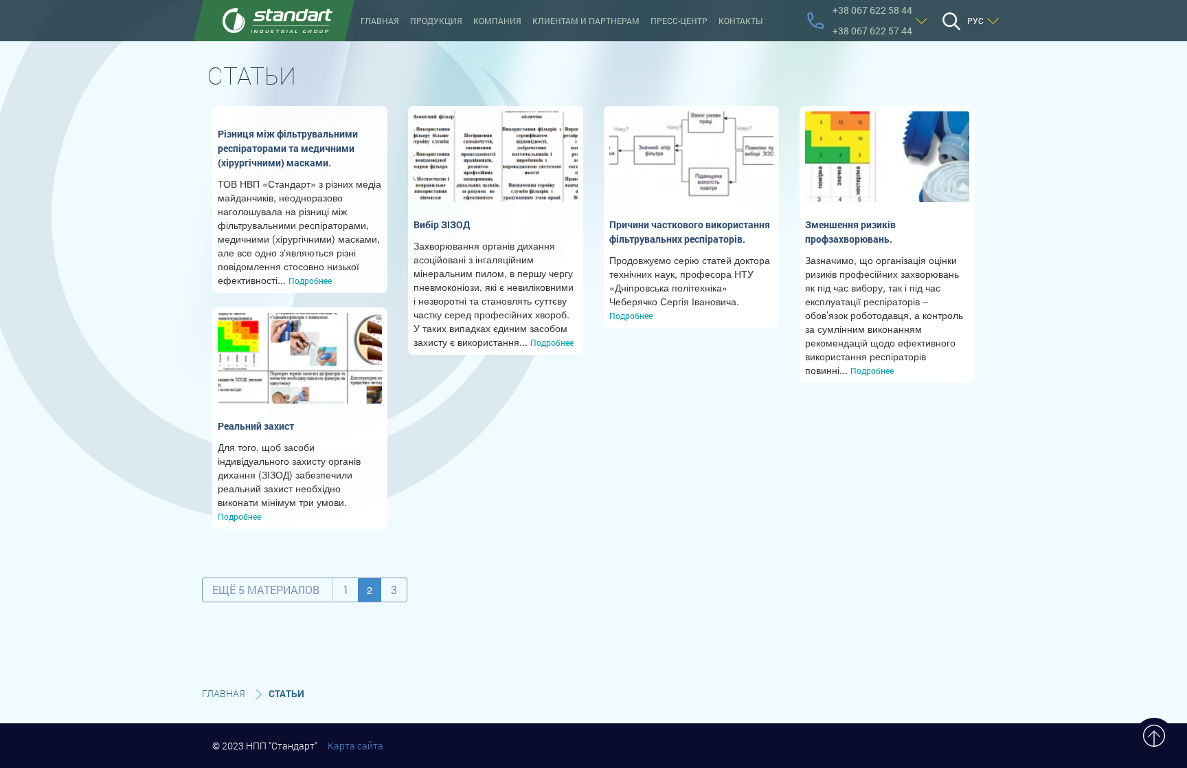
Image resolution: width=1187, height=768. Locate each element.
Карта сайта (355, 745)
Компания (497, 20)
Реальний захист (256, 425)
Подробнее (310, 280)
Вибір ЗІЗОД (442, 224)
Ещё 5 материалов (265, 589)
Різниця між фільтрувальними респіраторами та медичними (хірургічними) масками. (288, 148)
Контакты (740, 20)
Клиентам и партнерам (586, 20)
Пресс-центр (679, 20)
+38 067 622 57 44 (872, 30)
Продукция (436, 20)
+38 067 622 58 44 (872, 10)
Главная (380, 20)
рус (975, 20)
